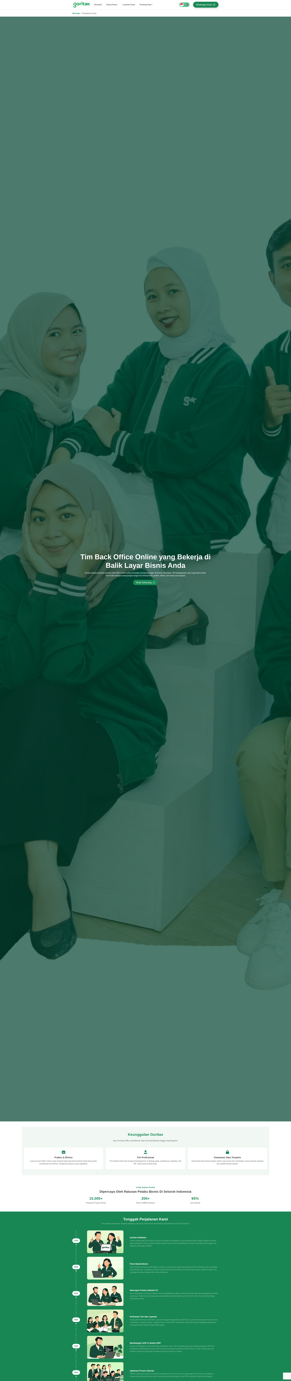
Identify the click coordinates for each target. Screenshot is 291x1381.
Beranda (98, 5)
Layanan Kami (129, 5)
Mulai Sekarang (144, 582)
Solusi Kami (111, 5)
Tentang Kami (145, 5)
